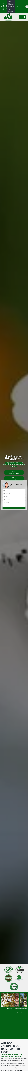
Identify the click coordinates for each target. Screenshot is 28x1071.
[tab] (14, 535)
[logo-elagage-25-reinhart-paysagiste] (8, 17)
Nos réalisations (14, 472)
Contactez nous (14, 478)
